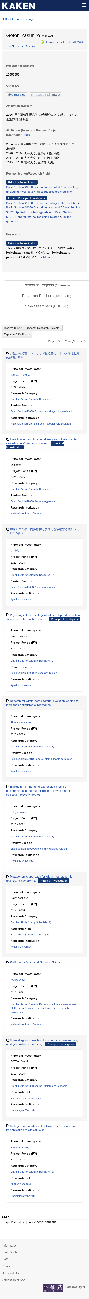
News (6, 1266)
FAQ (5, 1259)
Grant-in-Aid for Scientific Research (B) (32, 575)
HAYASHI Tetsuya (20, 1147)
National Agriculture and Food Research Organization (41, 423)
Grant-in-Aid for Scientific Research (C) (32, 399)
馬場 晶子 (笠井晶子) (22, 375)
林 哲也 (15, 550)
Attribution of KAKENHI (17, 1280)
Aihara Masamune (21, 722)
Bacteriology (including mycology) (30, 934)
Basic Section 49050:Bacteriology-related (33, 187)
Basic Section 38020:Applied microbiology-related (39, 848)
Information (9, 1245)
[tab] (46, 285)
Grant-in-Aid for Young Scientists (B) (31, 922)
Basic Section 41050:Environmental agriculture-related (41, 203)
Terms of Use (11, 1273)
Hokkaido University (22, 860)
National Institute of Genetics (27, 513)
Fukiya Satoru (18, 812)
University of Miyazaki (23, 1110)
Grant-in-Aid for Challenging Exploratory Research (39, 1086)
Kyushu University (21, 599)
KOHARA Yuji (18, 979)
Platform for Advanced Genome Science (36, 962)
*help (80, 41)
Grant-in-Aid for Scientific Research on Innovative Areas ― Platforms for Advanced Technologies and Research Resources (43, 1008)
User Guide (9, 1252)
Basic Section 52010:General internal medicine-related (41, 759)
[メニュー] (84, 5)
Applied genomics (21, 1184)
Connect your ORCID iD (60, 41)
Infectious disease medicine (54, 191)
